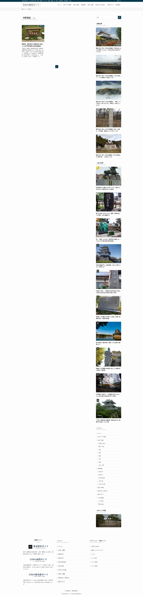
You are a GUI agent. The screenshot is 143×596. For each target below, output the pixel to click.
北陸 (100, 449)
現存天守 (101, 474)
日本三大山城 (102, 484)
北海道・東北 (102, 443)
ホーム (99, 433)
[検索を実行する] (119, 17)
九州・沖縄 (101, 465)
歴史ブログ (101, 494)
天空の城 (101, 481)
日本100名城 (102, 478)
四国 (100, 462)
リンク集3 (94, 566)
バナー (93, 554)
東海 (100, 452)
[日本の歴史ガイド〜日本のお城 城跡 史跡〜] (31, 4)
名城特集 (100, 468)
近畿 (100, 456)
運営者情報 (74, 590)
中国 (100, 459)
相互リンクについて (97, 550)
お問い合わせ (95, 546)
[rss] (118, 1)
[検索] (120, 1)
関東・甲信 (101, 446)
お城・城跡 (101, 440)
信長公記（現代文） (103, 491)
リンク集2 (94, 562)
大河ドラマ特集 (102, 436)
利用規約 (68, 590)
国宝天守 (101, 471)
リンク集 (94, 558)
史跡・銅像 (101, 487)
